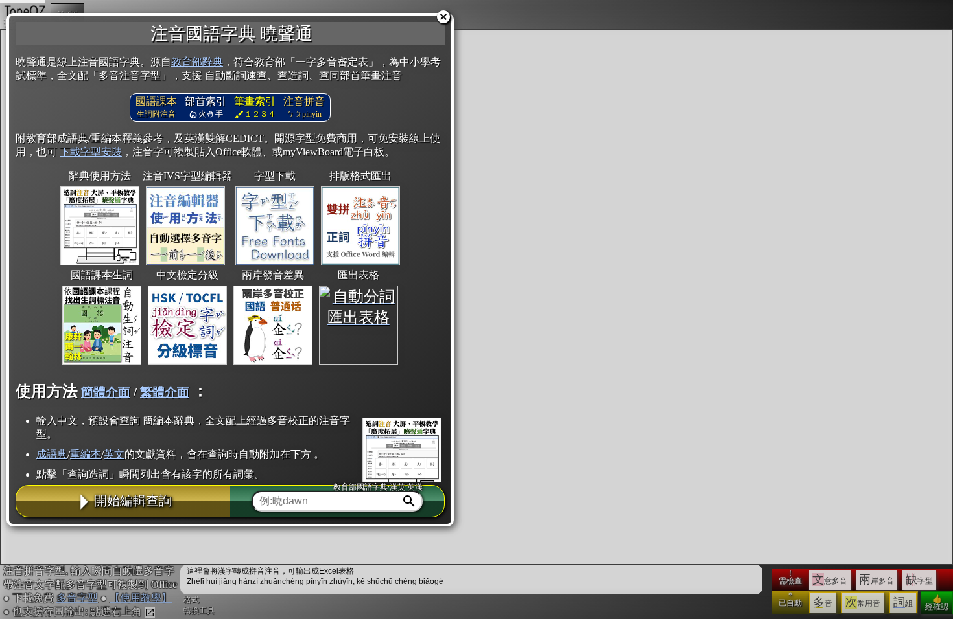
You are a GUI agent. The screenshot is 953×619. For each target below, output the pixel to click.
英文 (114, 454)
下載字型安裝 (91, 151)
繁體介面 (164, 392)
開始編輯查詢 (133, 500)
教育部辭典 (197, 61)
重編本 (85, 454)
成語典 (51, 454)
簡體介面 (105, 392)
